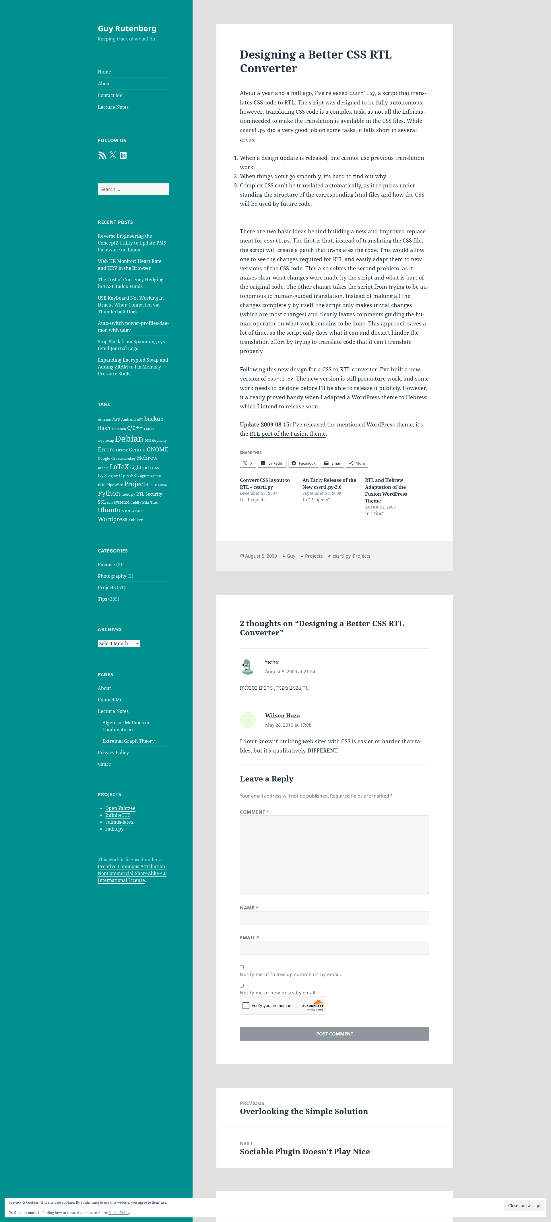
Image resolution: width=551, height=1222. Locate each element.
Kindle (103, 467)
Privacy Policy (113, 752)
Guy (291, 556)
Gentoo (137, 449)
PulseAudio (158, 485)
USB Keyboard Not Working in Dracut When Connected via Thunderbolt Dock (131, 305)
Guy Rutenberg (127, 28)
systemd (122, 502)
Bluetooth (119, 429)
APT (140, 420)
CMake (149, 429)
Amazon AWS (109, 419)
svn (110, 502)
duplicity (159, 440)
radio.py (128, 494)
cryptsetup (106, 441)
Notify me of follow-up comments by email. (290, 974)
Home (104, 72)
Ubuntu (109, 510)
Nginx (113, 476)
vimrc (104, 764)
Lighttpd (139, 467)
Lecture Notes (113, 107)
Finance (106, 564)
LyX (102, 475)
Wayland (138, 511)
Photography (112, 576)
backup (154, 418)
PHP (101, 484)
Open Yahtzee (120, 808)
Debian (129, 438)
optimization (150, 476)
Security (153, 494)
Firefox (122, 450)
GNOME (157, 449)
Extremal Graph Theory (128, 741)
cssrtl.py (341, 556)
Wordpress (112, 519)
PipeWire (114, 484)
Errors (106, 449)
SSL (102, 502)
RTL (140, 494)
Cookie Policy (119, 1212)
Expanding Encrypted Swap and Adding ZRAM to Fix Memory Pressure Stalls (133, 367)
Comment (254, 812)
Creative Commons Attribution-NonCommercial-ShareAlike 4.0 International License (132, 873)
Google (104, 458)
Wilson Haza (282, 715)
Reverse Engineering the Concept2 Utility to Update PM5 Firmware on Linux (132, 243)
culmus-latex (119, 822)
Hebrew (147, 457)
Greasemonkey (123, 458)
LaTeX (119, 466)
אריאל (272, 662)
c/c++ (135, 427)
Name (249, 908)
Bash (104, 428)
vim (126, 510)
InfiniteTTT (117, 815)
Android (128, 419)
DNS (148, 441)
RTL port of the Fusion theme (288, 433)
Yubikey (136, 519)
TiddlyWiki (140, 502)
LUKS (154, 467)
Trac (154, 502)
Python (109, 493)
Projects (136, 484)
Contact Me (110, 95)
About (104, 83)
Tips (102, 599)
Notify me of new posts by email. (278, 993)
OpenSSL (129, 475)
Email (249, 937)
